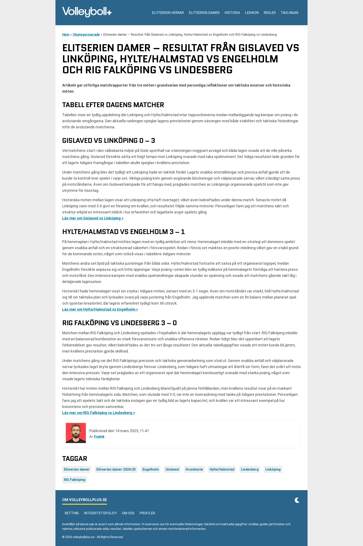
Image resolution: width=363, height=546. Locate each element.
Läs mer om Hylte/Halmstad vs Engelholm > (100, 309)
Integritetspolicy (100, 513)
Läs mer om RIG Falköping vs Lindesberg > (98, 412)
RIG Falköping (74, 480)
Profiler (147, 513)
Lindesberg (250, 469)
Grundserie (194, 469)
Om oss (128, 513)
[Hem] (87, 12)
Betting (72, 513)
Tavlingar (289, 13)
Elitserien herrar (168, 13)
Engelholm (150, 469)
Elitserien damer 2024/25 (116, 469)
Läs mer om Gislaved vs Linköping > (93, 218)
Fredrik (99, 437)
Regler (270, 13)
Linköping (273, 469)
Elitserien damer (204, 13)
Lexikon (252, 13)
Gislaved (172, 469)
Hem (65, 35)
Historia (232, 13)
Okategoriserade (86, 35)
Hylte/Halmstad (222, 469)
